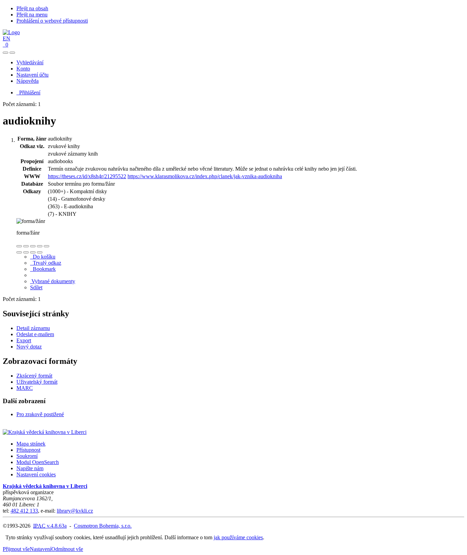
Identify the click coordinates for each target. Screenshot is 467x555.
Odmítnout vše (67, 549)
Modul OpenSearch (37, 462)
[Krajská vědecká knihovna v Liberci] (44, 432)
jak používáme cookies (238, 537)
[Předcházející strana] (33, 252)
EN (6, 38)
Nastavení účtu (32, 75)
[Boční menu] (5, 53)
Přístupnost (28, 450)
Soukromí (27, 456)
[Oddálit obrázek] (26, 246)
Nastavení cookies (36, 474)
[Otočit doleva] (19, 252)
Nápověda (27, 81)
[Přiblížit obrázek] (19, 246)
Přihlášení (28, 92)
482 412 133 (24, 511)
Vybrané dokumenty (52, 281)
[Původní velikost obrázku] (33, 246)
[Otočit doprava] (26, 252)
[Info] (46, 246)
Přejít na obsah (32, 8)
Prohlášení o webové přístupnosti (52, 21)
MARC (24, 388)
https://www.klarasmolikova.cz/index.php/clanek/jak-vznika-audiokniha (205, 176)
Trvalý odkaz (45, 263)
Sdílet (36, 287)
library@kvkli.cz (75, 511)
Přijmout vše (16, 549)
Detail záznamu (33, 328)
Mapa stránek (30, 444)
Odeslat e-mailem (35, 334)
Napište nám (29, 468)
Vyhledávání (29, 62)
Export (23, 340)
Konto (23, 68)
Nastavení (40, 549)
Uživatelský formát (36, 382)
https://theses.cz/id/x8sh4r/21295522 (87, 176)
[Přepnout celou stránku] (39, 246)
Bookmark (43, 269)
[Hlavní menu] (12, 53)
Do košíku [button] (42, 257)
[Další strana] (39, 252)
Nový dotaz (29, 346)
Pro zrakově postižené (40, 414)
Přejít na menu (32, 14)
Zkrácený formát (34, 376)
